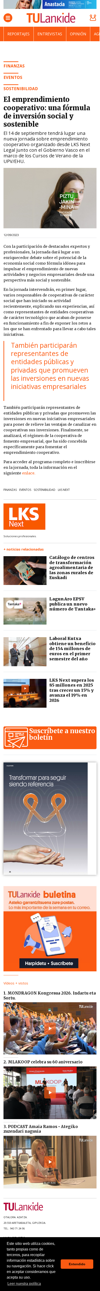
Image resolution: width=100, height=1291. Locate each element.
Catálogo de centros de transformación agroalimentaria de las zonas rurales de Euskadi (71, 567)
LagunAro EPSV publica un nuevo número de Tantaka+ (72, 604)
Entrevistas (49, 34)
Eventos (25, 490)
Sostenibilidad (44, 490)
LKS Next (64, 490)
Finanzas (10, 490)
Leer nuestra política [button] (24, 1284)
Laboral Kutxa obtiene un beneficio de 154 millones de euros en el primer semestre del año (72, 648)
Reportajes (18, 34)
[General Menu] (7, 17)
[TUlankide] (51, 18)
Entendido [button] (77, 1264)
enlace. (28, 473)
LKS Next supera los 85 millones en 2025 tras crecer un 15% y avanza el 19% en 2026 (71, 690)
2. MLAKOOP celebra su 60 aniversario (43, 1062)
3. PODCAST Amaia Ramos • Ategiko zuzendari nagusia (40, 1129)
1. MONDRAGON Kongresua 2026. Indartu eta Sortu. (49, 995)
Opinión (78, 34)
